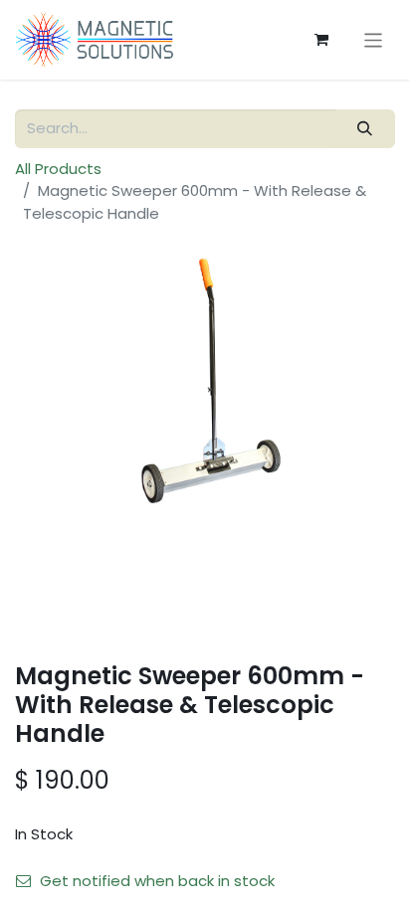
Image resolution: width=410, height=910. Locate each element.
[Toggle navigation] (373, 39)
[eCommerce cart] (321, 40)
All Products (58, 168)
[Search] (365, 128)
